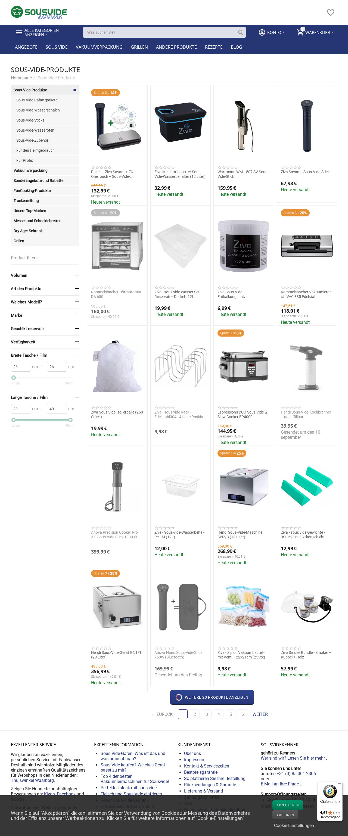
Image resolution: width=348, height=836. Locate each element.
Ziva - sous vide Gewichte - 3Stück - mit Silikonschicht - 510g (304, 534)
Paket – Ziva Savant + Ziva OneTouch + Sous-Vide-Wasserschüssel (113, 174)
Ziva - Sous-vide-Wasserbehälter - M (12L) (179, 534)
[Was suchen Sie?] (240, 32)
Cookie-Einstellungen (294, 825)
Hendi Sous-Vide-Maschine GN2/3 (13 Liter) (239, 534)
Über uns (192, 753)
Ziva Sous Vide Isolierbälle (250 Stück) (117, 414)
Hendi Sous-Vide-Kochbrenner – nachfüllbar (306, 414)
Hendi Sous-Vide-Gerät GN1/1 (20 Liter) (116, 654)
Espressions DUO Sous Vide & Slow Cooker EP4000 (242, 414)
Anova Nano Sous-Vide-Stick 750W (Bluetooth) (178, 654)
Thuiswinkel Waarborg (32, 780)
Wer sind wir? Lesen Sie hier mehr (293, 758)
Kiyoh (49, 794)
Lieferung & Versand (203, 791)
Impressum (195, 759)
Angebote (26, 47)
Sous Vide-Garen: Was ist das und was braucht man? (133, 756)
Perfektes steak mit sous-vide (129, 787)
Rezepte (214, 47)
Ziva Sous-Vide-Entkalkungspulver (233, 294)
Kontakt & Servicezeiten (206, 766)
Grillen (139, 47)
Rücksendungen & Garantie (210, 784)
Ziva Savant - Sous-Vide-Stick (305, 172)
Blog (236, 47)
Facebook (66, 794)
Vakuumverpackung (99, 47)
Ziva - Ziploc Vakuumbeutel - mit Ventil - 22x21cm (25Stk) (241, 654)
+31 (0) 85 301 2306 (296, 773)
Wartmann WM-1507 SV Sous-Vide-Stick (242, 174)
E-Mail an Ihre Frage (280, 784)
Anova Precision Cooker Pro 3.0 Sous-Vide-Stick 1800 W (114, 534)
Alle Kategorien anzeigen (42, 32)
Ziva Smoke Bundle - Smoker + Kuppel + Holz (306, 654)
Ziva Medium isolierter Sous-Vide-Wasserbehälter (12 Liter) (180, 174)
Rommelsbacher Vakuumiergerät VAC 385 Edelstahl (307, 294)
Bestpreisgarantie (200, 772)
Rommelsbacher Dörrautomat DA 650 (116, 294)
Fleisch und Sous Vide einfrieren (131, 794)
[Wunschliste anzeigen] (330, 15)
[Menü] (339, 785)
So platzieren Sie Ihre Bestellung (215, 778)
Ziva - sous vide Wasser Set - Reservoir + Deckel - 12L (177, 294)
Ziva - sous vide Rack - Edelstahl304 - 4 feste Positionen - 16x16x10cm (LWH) (179, 414)
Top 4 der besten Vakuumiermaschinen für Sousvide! (135, 779)
